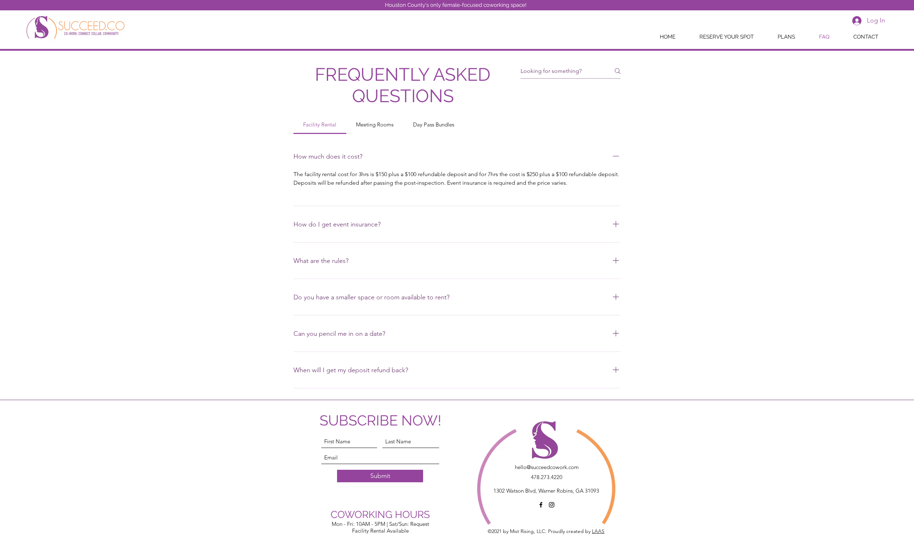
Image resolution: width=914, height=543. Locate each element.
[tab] (319, 124)
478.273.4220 (546, 477)
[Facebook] (540, 504)
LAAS (598, 531)
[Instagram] (551, 504)
